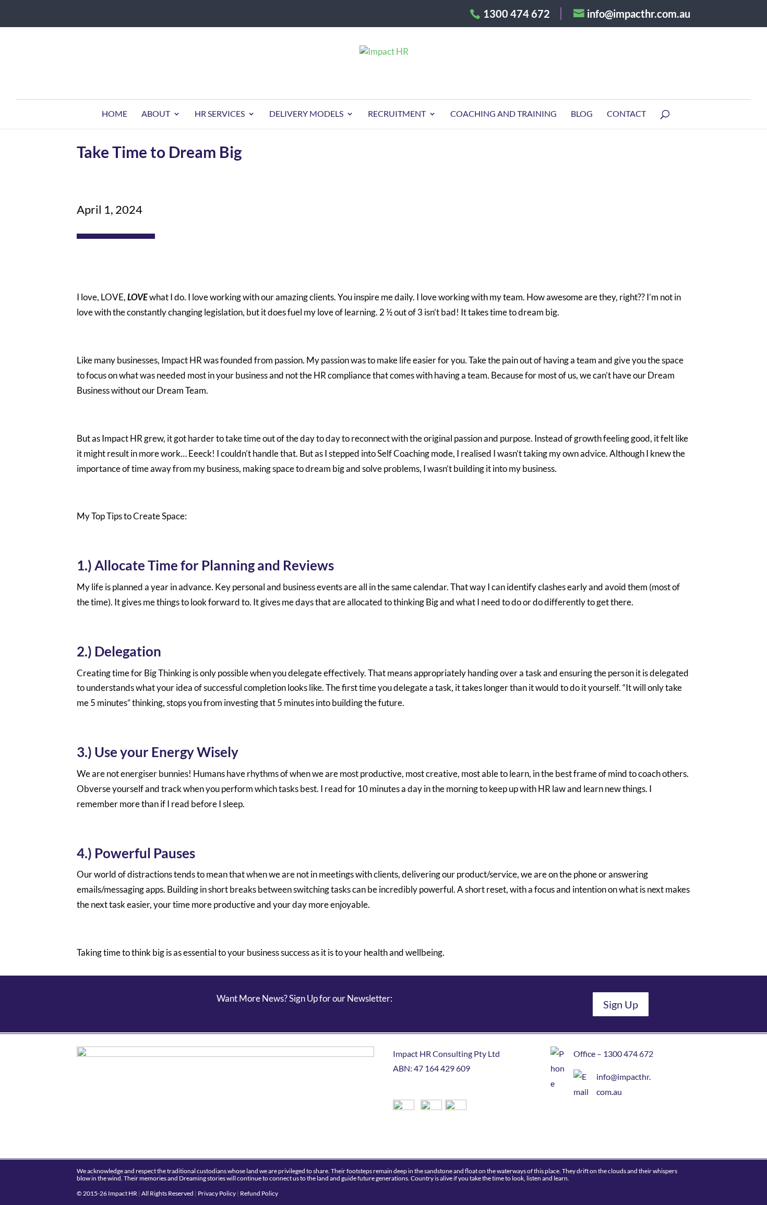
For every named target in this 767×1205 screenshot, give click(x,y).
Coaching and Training (503, 114)
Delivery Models (306, 114)
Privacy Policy (217, 1193)
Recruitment (397, 114)
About (155, 114)
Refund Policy (259, 1193)
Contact (626, 114)
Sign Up (620, 1004)
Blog (582, 114)
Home (114, 114)
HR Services (220, 114)
